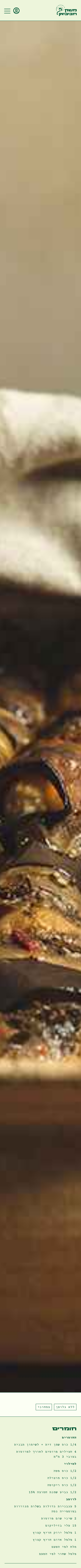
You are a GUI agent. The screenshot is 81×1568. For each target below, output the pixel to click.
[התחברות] (16, 11)
